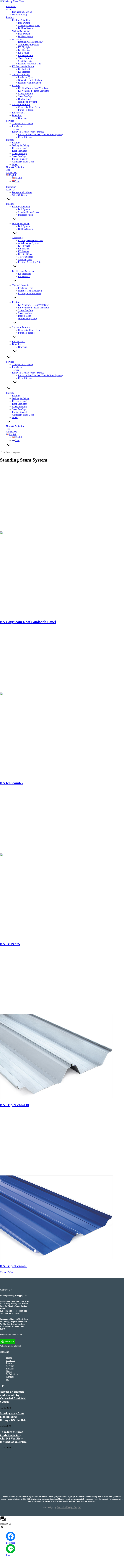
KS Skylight (24, 47)
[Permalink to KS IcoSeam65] (56, 776)
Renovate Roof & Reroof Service (28, 131)
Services (10, 121)
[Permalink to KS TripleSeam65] (56, 1259)
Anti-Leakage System (28, 44)
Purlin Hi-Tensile (26, 110)
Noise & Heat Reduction (30, 80)
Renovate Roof (19, 148)
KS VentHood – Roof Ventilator (33, 91)
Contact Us (11, 172)
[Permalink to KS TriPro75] (56, 937)
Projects (10, 140)
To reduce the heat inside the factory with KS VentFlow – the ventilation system (13, 1436)
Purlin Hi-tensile (20, 159)
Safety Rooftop (25, 93)
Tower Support (25, 58)
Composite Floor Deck (29, 107)
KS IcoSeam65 (11, 783)
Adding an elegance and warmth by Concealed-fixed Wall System (13, 1396)
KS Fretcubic (24, 69)
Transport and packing (22, 123)
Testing (15, 129)
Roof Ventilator (19, 150)
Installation (17, 126)
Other (15, 164)
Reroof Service (25, 137)
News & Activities (15, 167)
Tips (8, 170)
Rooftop (16, 85)
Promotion (11, 6)
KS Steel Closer (25, 55)
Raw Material (18, 112)
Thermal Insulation (21, 74)
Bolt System (24, 22)
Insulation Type (25, 77)
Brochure (22, 118)
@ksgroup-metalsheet (10, 1346)
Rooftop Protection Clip (29, 63)
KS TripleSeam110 (14, 1105)
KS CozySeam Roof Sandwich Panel (28, 622)
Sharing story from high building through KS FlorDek (13, 1417)
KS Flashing (24, 50)
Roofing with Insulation (29, 82)
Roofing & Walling (21, 20)
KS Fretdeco (24, 71)
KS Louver (23, 52)
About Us (10, 9)
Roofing (16, 142)
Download (17, 115)
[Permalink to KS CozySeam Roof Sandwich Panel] (56, 615)
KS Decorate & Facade (23, 66)
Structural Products (21, 104)
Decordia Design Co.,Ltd (69, 1507)
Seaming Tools (25, 61)
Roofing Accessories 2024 (30, 42)
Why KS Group (19, 14)
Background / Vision (22, 12)
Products (10, 17)
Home (9, 1357)
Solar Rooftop (25, 96)
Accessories (17, 39)
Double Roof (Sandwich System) (27, 100)
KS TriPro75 (10, 944)
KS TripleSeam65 (13, 1266)
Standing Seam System (29, 25)
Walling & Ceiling (20, 31)
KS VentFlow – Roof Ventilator (33, 88)
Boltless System (25, 28)
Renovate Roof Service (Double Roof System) (40, 134)
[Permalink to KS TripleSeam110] (56, 1098)
